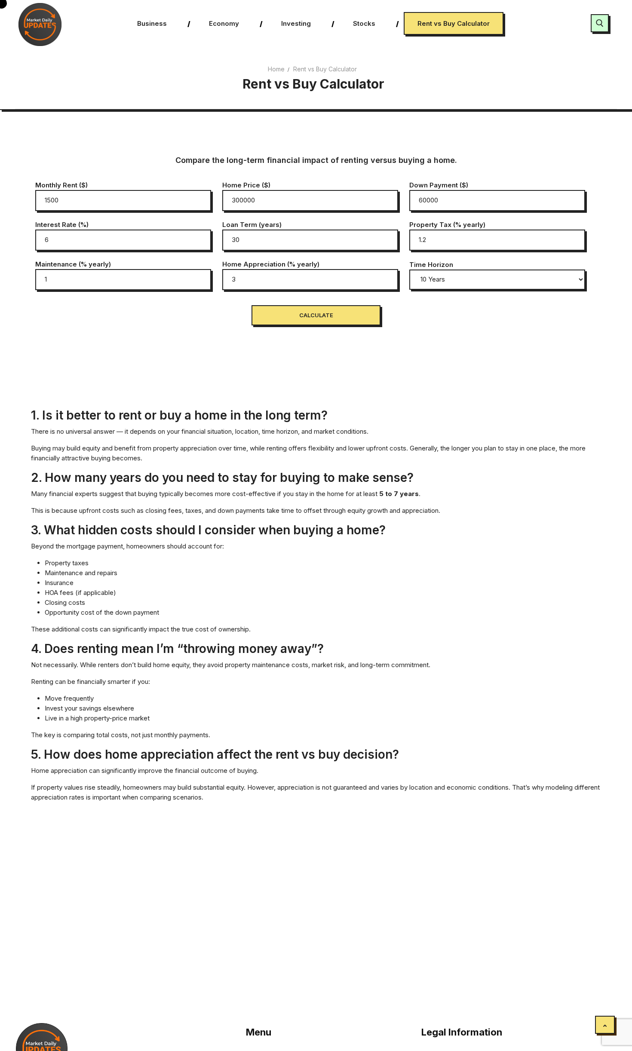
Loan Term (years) (252, 225)
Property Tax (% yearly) (447, 225)
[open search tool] (600, 23)
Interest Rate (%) (62, 225)
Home (276, 69)
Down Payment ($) (438, 185)
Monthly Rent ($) (61, 185)
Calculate (316, 315)
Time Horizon (431, 264)
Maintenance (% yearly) (73, 264)
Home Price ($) (246, 185)
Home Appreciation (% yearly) (270, 264)
